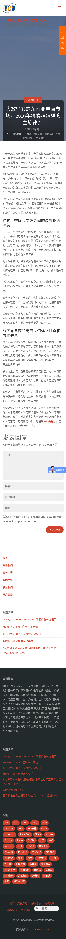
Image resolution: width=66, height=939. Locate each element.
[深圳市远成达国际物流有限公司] (10, 7)
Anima (30, 929)
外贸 (20, 858)
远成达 (35, 875)
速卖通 (46, 875)
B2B (6, 822)
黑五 (6, 881)
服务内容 (8, 572)
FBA (21, 828)
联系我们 (8, 587)
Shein (38, 834)
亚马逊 (30, 846)
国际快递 (36, 852)
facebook (9, 828)
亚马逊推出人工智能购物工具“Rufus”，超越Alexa (30, 795)
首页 (5, 557)
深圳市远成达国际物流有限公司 (25, 20)
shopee (49, 834)
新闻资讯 (33, 100)
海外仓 (7, 864)
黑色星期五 (19, 881)
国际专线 (8, 852)
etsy (44, 822)
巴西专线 (41, 858)
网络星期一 (9, 870)
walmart (8, 846)
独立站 (33, 864)
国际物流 (50, 852)
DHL (25, 822)
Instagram (9, 834)
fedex (44, 828)
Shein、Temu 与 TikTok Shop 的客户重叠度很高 (29, 619)
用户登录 (8, 594)
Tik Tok (31, 840)
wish (20, 846)
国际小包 (22, 852)
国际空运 (8, 858)
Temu (20, 840)
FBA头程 (32, 828)
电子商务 (45, 864)
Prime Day (25, 834)
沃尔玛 (54, 858)
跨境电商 (22, 875)
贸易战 (49, 870)
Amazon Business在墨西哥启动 (20, 626)
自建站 (37, 870)
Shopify (8, 840)
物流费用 (20, 864)
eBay (34, 822)
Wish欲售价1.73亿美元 (15, 789)
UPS (42, 840)
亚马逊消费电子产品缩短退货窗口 (22, 633)
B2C (16, 822)
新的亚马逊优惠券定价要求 (18, 641)
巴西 (29, 858)
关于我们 (8, 565)
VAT (51, 840)
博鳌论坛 (43, 846)
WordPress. (43, 929)
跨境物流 (8, 875)
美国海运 (24, 870)
